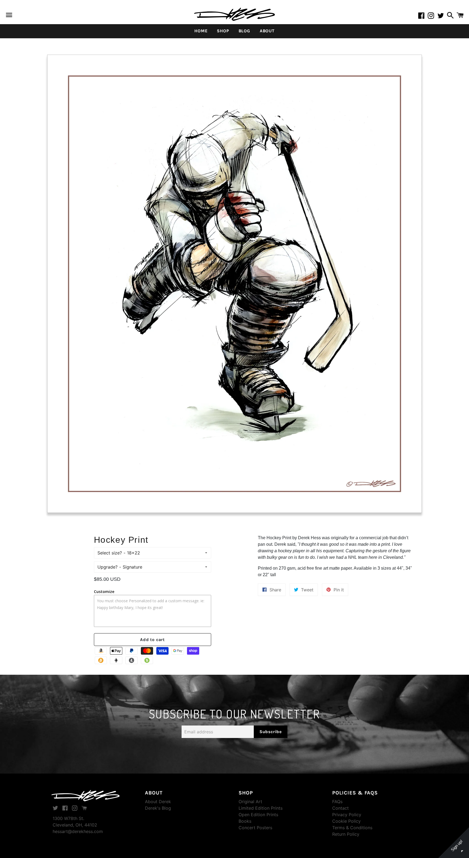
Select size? (109, 553)
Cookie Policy (346, 821)
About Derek (158, 801)
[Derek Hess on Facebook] (423, 16)
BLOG (244, 30)
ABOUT (267, 30)
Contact (340, 808)
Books (245, 821)
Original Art (250, 801)
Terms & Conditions (352, 827)
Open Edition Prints (258, 814)
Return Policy (345, 834)
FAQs (337, 801)
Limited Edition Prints (261, 808)
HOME (200, 30)
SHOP (223, 30)
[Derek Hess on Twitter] (441, 16)
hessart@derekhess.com (78, 831)
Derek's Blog (158, 808)
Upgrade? (107, 567)
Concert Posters (255, 827)
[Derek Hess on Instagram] (433, 16)
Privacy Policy (346, 814)
